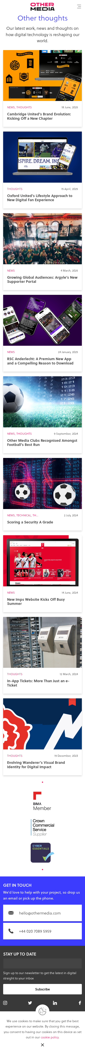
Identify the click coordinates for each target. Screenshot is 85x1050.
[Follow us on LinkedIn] (55, 1003)
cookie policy (50, 1037)
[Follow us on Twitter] (30, 1003)
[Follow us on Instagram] (5, 1003)
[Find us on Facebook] (80, 1003)
